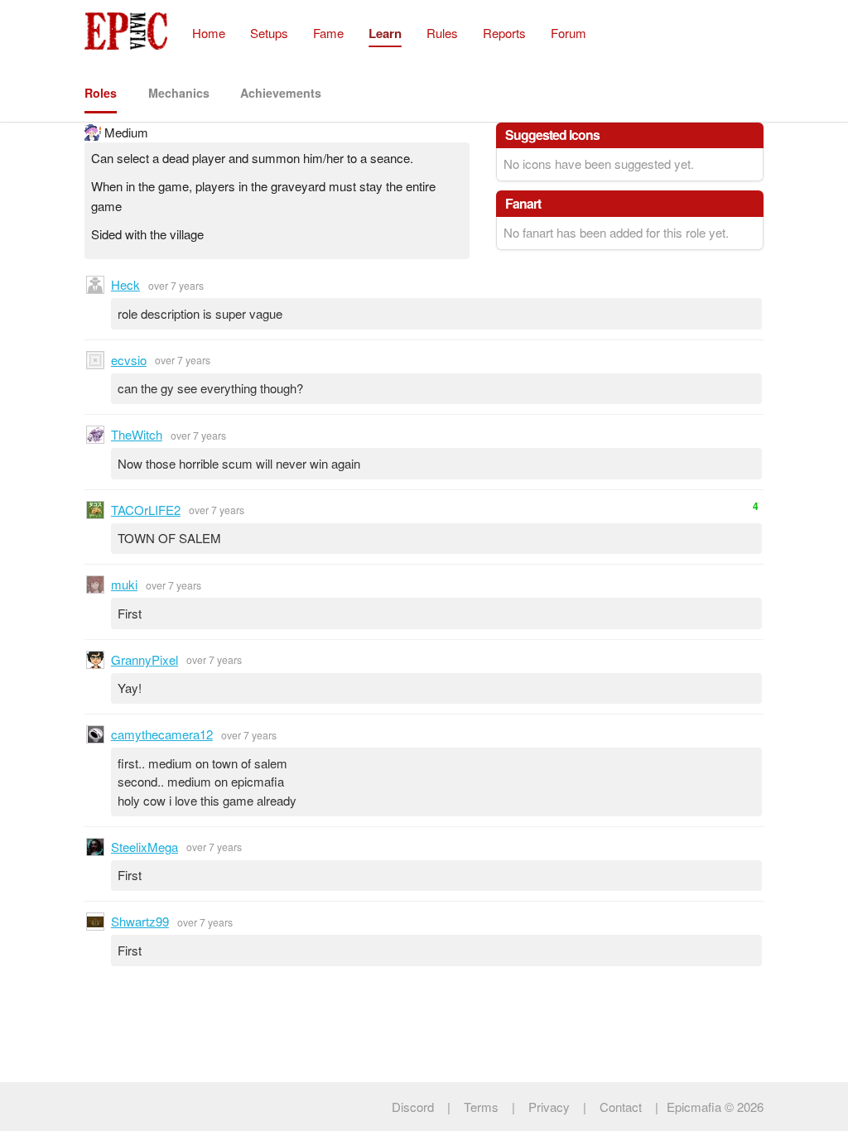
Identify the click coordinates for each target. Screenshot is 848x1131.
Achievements (280, 92)
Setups (269, 32)
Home (208, 32)
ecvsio (129, 359)
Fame (328, 32)
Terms (481, 1106)
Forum (568, 32)
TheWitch (136, 434)
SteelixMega (144, 846)
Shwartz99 (140, 921)
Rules (442, 32)
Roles (100, 92)
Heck (125, 284)
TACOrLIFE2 (146, 509)
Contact (621, 1106)
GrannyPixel (144, 659)
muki (124, 584)
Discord (413, 1106)
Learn (385, 33)
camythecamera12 (162, 734)
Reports (504, 32)
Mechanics (179, 92)
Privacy (549, 1106)
